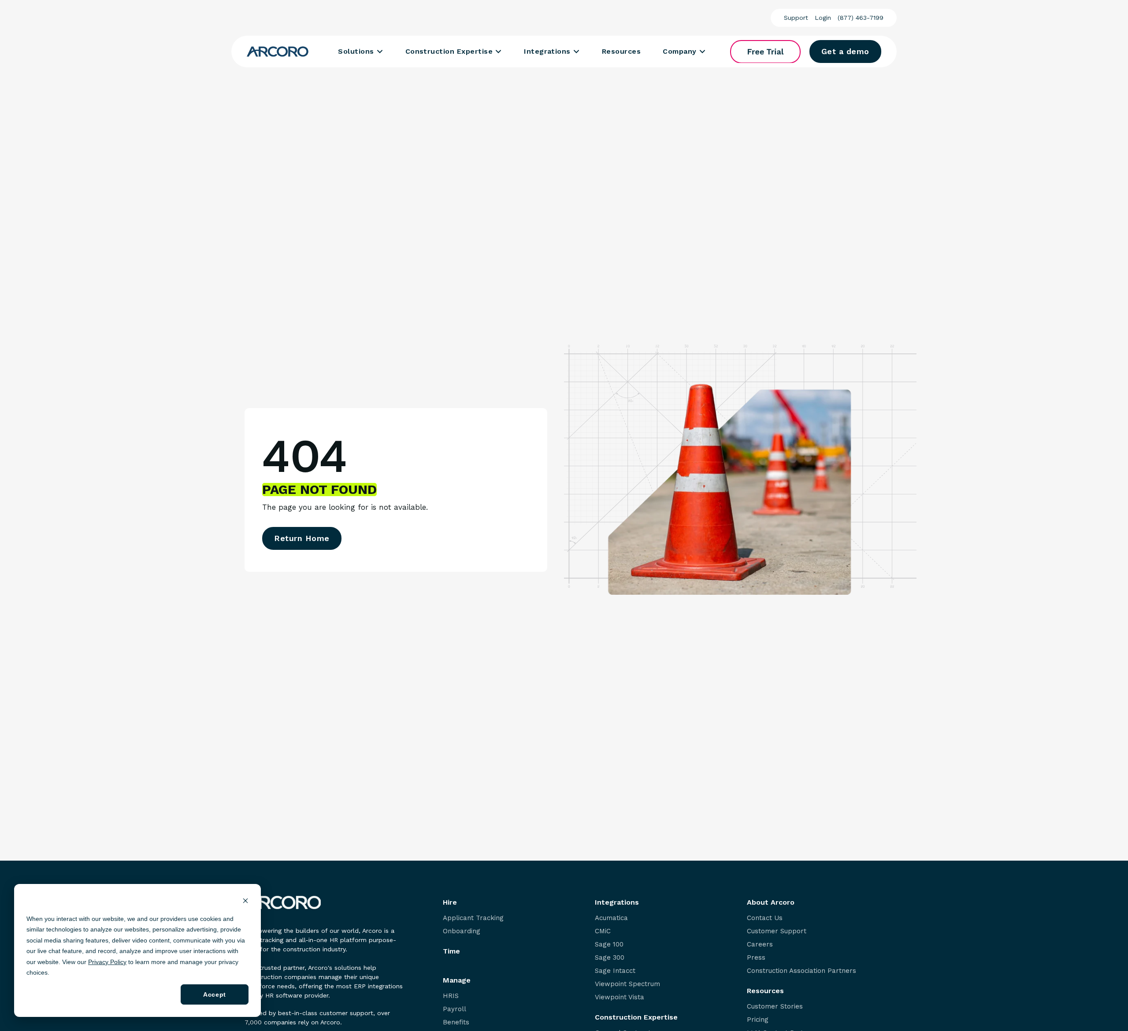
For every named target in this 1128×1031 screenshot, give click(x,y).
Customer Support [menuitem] (776, 931)
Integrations (547, 51)
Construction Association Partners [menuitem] (801, 971)
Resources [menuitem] (765, 990)
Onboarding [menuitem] (461, 931)
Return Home (302, 538)
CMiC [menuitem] (603, 931)
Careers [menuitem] (760, 944)
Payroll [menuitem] (454, 1009)
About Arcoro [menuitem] (770, 902)
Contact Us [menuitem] (765, 918)
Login (823, 17)
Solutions (356, 51)
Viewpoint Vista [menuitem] (619, 997)
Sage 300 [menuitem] (609, 957)
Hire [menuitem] (450, 902)
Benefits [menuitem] (456, 1022)
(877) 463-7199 (860, 17)
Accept (214, 994)
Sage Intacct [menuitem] (615, 971)
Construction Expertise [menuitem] (636, 1017)
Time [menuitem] (451, 951)
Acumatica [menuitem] (611, 918)
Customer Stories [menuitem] (775, 1006)
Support (796, 17)
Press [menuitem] (756, 957)
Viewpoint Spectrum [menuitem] (627, 984)
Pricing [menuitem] (757, 1019)
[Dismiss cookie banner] (245, 901)
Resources (621, 51)
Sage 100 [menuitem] (609, 944)
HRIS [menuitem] (451, 996)
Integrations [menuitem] (617, 902)
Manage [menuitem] (457, 980)
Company (679, 51)
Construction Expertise (449, 51)
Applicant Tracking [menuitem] (473, 918)
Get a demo (845, 51)
